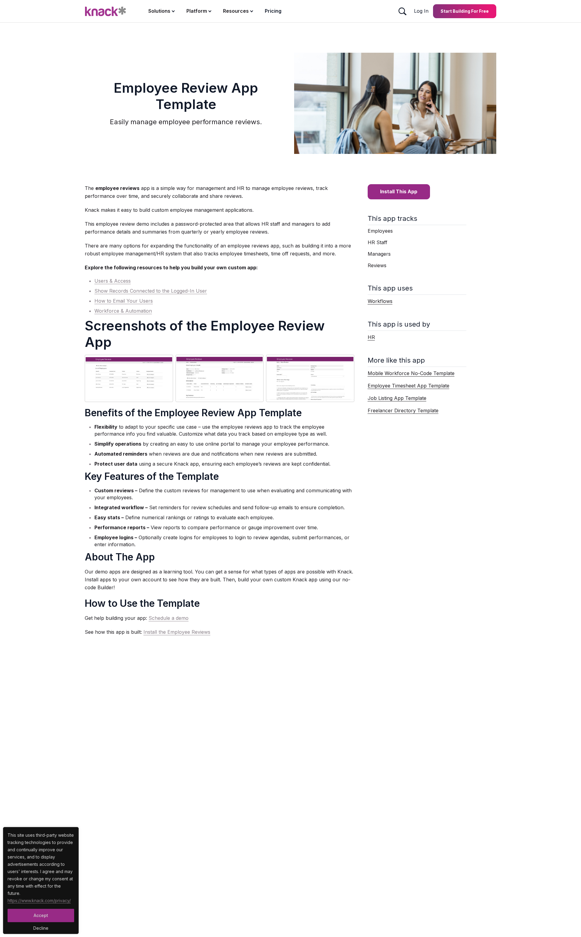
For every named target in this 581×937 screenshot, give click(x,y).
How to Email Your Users (123, 301)
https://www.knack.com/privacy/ (39, 900)
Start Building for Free (465, 11)
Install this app (398, 191)
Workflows (380, 301)
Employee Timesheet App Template (408, 386)
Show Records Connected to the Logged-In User (150, 291)
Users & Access (112, 281)
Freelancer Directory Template (403, 410)
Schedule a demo (169, 618)
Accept (41, 915)
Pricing (273, 11)
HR (371, 337)
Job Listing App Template (397, 398)
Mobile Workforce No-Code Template (411, 373)
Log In (421, 11)
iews (205, 632)
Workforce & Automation (123, 311)
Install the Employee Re (170, 632)
